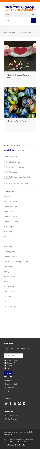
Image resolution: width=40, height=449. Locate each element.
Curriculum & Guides (12, 217)
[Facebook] (20, 317)
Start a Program (11, 419)
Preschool (8, 267)
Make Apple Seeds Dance (14, 167)
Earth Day (8, 232)
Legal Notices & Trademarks (15, 445)
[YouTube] (20, 321)
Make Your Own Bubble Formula (16, 184)
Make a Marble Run (17, 121)
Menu (8, 15)
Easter (6, 237)
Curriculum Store (10, 333)
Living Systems (10, 252)
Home (14, 32)
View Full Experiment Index (14, 150)
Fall (5, 242)
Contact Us (9, 388)
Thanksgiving (9, 287)
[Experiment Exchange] (20, 7)
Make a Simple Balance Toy (19, 76)
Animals (7, 197)
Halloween (8, 247)
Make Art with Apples (12, 162)
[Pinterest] (20, 324)
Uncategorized (9, 292)
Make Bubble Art (10, 172)
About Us (8, 380)
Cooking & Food (10, 212)
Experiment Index (11, 384)
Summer (7, 282)
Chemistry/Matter (10, 207)
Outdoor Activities (10, 257)
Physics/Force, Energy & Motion (16, 262)
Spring (6, 272)
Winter (6, 302)
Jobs (7, 391)
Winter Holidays (10, 307)
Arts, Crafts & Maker (11, 202)
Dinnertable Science (12, 222)
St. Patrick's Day (10, 277)
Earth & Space (9, 227)
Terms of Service (11, 442)
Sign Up (8, 373)
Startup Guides (23, 333)
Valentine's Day (10, 297)
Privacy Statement (24, 442)
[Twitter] (20, 314)
